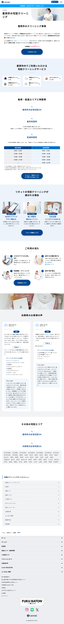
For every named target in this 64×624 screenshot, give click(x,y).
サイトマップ (5, 595)
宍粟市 (40, 459)
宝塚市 (21, 457)
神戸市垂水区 (48, 452)
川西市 (36, 457)
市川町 (20, 462)
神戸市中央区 (7, 455)
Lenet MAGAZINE (7, 567)
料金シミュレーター (10, 507)
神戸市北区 (56, 452)
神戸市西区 (15, 455)
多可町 (5, 462)
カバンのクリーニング (54, 78)
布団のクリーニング (33, 78)
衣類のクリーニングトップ (12, 482)
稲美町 (10, 462)
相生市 (56, 455)
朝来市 (30, 459)
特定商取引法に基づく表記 (8, 585)
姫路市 (21, 455)
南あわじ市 (24, 459)
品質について (8, 495)
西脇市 (16, 457)
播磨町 (15, 462)
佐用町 (45, 462)
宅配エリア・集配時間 (8, 550)
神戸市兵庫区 (23, 452)
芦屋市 (46, 455)
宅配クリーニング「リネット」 (21, 41)
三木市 (26, 457)
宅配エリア (8, 491)
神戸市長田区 (31, 452)
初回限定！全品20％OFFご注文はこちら (32, 6)
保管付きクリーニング (13, 84)
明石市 (31, 455)
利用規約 (7, 524)
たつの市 (50, 459)
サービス (4, 542)
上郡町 (40, 462)
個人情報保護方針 (6, 576)
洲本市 (41, 455)
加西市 (51, 457)
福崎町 (25, 462)
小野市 (41, 457)
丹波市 (18, 459)
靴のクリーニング (33, 84)
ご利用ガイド (8, 499)
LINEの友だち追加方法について (9, 590)
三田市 (46, 457)
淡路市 (35, 459)
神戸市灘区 (15, 452)
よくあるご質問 (9, 516)
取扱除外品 (8, 520)
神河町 (30, 462)
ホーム (3, 532)
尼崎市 (26, 455)
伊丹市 (51, 455)
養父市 (13, 459)
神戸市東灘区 (7, 452)
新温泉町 (56, 462)
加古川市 (6, 457)
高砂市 (31, 457)
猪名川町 (56, 459)
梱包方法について (49, 264)
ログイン (56, 2)
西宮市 (36, 455)
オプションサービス (10, 503)
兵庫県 (14, 532)
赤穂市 (12, 457)
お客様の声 (8, 511)
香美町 (50, 462)
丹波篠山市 (7, 459)
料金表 (7, 486)
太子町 (35, 462)
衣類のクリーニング (13, 78)
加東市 (45, 459)
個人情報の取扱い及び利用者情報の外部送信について (14, 579)
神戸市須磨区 (39, 452)
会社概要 (4, 593)
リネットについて (7, 559)
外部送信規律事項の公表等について (10, 582)
